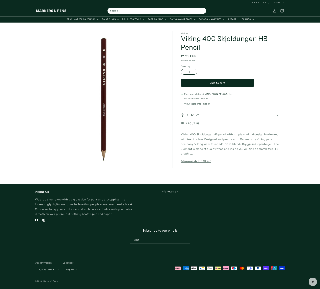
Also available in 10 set (196, 161)
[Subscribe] (186, 240)
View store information (197, 103)
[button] (82, 19)
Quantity (185, 66)
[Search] (203, 11)
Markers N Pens (50, 281)
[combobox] (157, 11)
